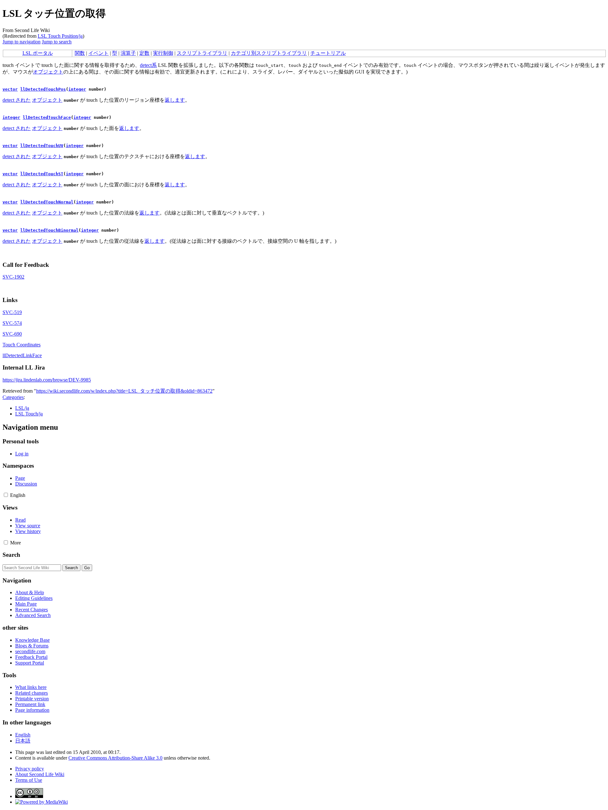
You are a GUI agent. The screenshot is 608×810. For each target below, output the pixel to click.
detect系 (148, 65)
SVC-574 (12, 323)
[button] (6, 495)
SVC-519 (12, 312)
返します (175, 100)
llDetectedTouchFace (47, 117)
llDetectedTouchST (41, 173)
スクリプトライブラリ (202, 53)
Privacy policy (29, 768)
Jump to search (57, 41)
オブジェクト (48, 71)
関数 (80, 53)
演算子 (128, 53)
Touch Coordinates (22, 344)
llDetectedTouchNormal (46, 202)
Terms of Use (28, 780)
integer (77, 89)
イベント (98, 53)
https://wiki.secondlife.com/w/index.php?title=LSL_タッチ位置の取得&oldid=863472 (124, 391)
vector (10, 89)
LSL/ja (22, 408)
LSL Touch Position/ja (60, 36)
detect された (17, 100)
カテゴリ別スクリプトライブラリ (269, 53)
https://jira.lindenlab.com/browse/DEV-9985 (47, 379)
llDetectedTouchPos (43, 89)
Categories (13, 397)
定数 (144, 53)
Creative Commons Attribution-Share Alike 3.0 (115, 758)
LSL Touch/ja (29, 413)
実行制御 (163, 53)
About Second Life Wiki (39, 774)
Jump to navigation (22, 41)
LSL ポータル (37, 53)
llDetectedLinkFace (22, 355)
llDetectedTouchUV (41, 145)
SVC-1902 (13, 277)
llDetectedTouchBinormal (49, 230)
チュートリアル (328, 53)
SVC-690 (12, 334)
